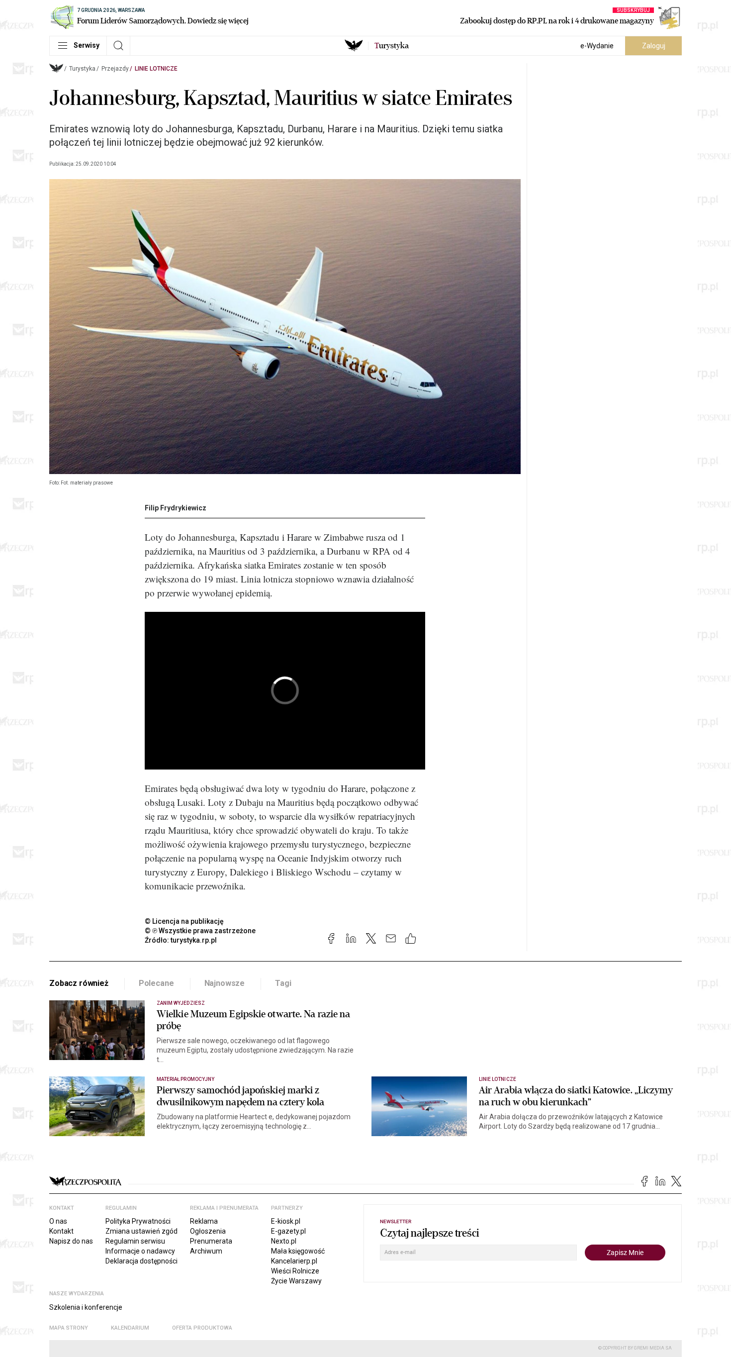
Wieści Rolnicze (295, 1271)
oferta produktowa (202, 1328)
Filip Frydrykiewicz (175, 508)
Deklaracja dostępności (141, 1261)
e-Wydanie (597, 46)
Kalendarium (130, 1328)
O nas (58, 1221)
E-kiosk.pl (285, 1221)
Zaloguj (653, 46)
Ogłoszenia (208, 1231)
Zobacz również (78, 983)
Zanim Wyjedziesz (181, 1003)
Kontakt (61, 1231)
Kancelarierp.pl (294, 1261)
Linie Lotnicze (156, 68)
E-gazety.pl (288, 1231)
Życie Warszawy (296, 1281)
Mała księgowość (298, 1251)
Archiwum (206, 1251)
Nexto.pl (283, 1241)
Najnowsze (224, 983)
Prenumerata (211, 1241)
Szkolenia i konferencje (85, 1307)
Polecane (156, 983)
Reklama (204, 1221)
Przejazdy (115, 68)
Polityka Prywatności (138, 1221)
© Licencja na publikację (184, 921)
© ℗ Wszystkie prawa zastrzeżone (200, 931)
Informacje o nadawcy (140, 1251)
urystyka (391, 46)
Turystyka (82, 68)
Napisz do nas (71, 1241)
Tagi (283, 983)
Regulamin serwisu (135, 1241)
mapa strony (68, 1328)
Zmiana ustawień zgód (141, 1231)
